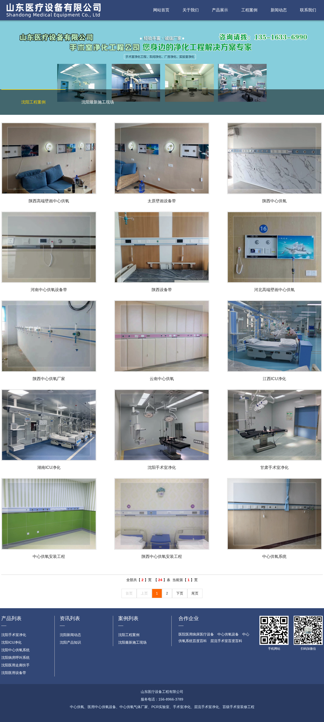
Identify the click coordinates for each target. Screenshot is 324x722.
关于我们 (191, 10)
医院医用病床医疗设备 (196, 634)
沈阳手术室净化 (13, 635)
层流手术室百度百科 (226, 641)
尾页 (194, 593)
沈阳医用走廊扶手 (15, 665)
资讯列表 (70, 618)
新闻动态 (279, 10)
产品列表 (11, 618)
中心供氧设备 (228, 634)
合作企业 (188, 618)
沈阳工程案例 (33, 102)
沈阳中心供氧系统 (15, 650)
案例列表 (128, 618)
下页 (179, 593)
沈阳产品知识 (70, 642)
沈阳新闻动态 (70, 635)
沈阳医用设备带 (13, 673)
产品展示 (220, 10)
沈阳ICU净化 (11, 642)
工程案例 (249, 10)
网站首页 (161, 10)
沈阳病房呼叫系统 (15, 657)
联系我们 (308, 10)
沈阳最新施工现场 (98, 102)
